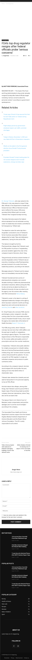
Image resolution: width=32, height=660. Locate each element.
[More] (19, 59)
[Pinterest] (11, 59)
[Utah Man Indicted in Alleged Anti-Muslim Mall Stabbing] (6, 547)
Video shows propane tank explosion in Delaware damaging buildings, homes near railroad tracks (8, 448)
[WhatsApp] (15, 59)
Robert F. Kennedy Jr (18, 323)
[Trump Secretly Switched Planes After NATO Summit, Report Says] (6, 556)
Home (3, 3)
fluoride (10, 307)
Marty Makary (21, 294)
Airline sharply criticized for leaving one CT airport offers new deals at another (23, 447)
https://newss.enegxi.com (16, 472)
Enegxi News (6, 55)
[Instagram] (18, 646)
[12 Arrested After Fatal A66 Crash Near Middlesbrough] (6, 539)
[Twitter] (7, 59)
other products (19, 307)
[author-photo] (16, 467)
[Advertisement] (16, 22)
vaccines (4, 307)
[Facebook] (3, 59)
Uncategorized (9, 3)
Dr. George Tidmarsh (8, 201)
